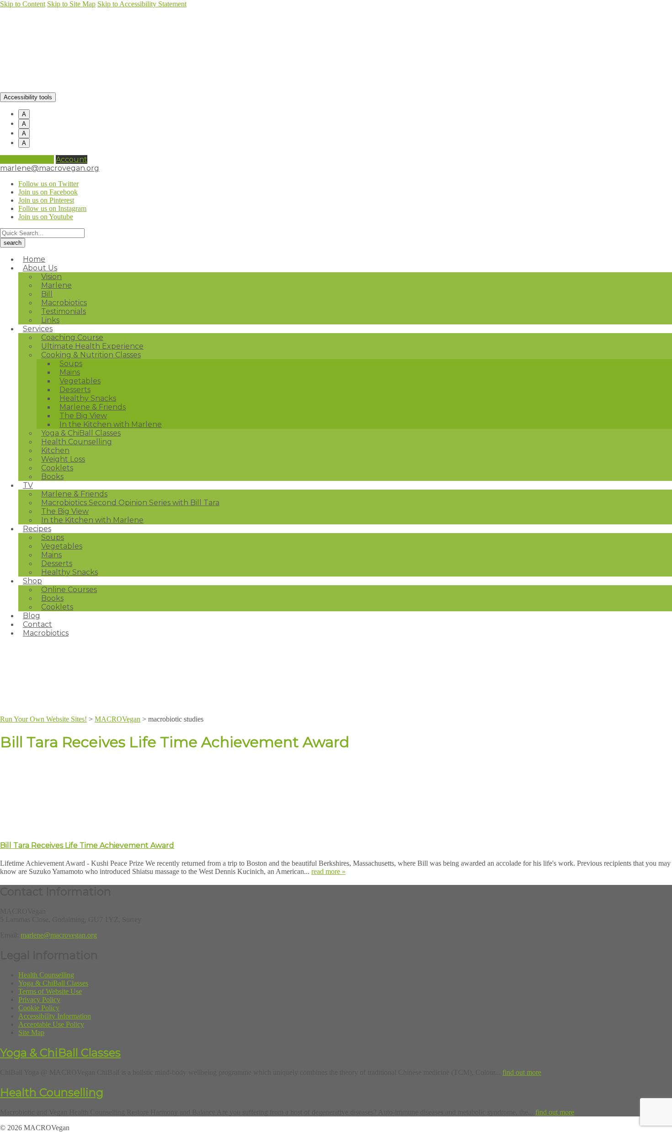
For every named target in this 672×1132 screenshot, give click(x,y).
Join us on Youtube (45, 217)
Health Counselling (76, 441)
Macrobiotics (46, 633)
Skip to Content (22, 4)
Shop (32, 581)
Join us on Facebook (48, 192)
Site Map (31, 1032)
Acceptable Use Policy (51, 1024)
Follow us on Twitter (48, 184)
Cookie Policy (38, 1008)
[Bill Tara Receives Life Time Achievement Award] (68, 827)
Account (71, 159)
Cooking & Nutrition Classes (91, 354)
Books (52, 476)
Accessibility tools (28, 97)
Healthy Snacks (69, 572)
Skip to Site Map (71, 4)
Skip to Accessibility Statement (142, 4)
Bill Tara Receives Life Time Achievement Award (87, 845)
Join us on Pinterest (46, 200)
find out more (521, 1072)
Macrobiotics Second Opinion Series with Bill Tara (130, 502)
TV (28, 485)
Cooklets (57, 607)
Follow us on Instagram (52, 208)
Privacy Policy (39, 999)
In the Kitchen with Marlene (92, 520)
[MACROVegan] (85, 88)
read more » (328, 871)
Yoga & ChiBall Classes (53, 983)
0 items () (27, 159)
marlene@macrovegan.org (49, 168)
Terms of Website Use (50, 991)
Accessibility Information (54, 1016)
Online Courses (69, 589)
